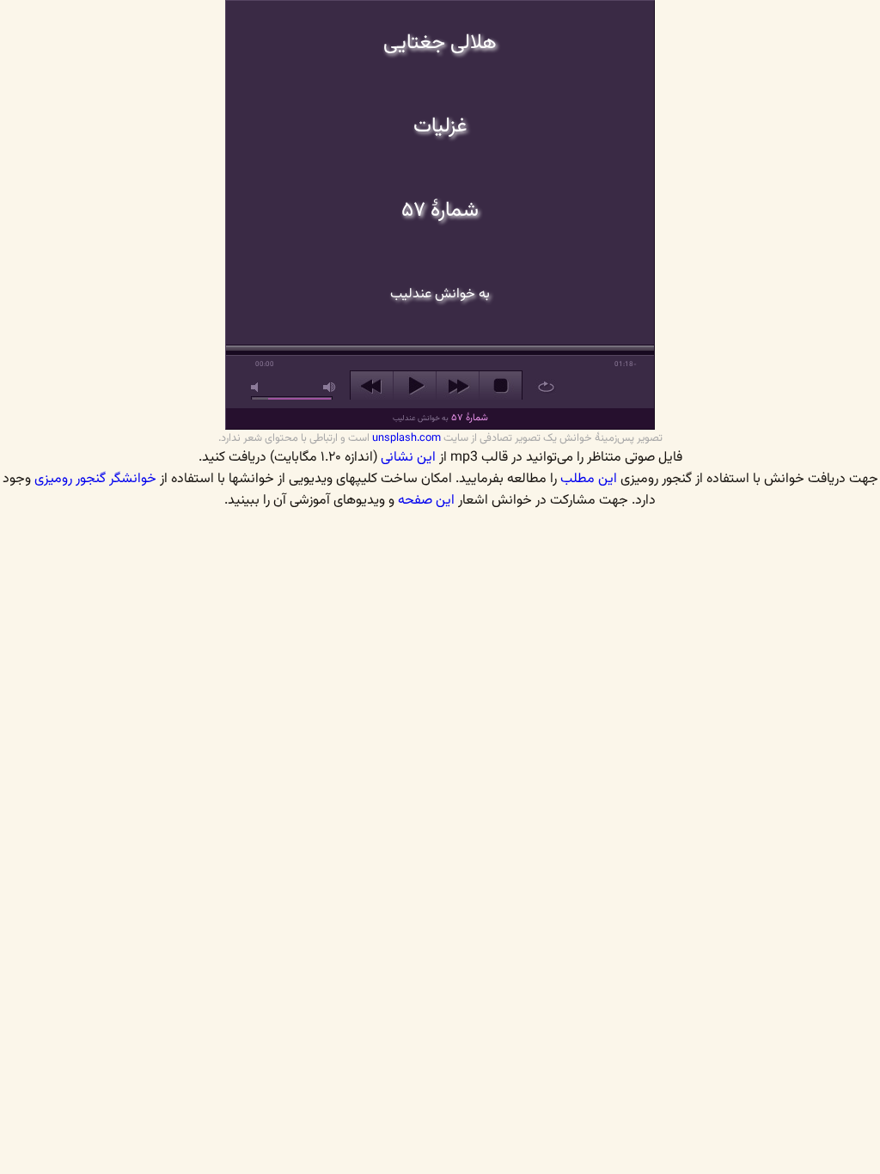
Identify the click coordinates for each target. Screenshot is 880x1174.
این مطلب (588, 479)
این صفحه (426, 500)
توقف (501, 386)
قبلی (372, 386)
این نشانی (408, 457)
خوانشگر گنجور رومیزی (95, 479)
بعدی (458, 386)
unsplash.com (406, 438)
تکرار (546, 386)
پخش (415, 386)
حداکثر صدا (330, 387)
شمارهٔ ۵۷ (440, 418)
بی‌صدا (258, 387)
